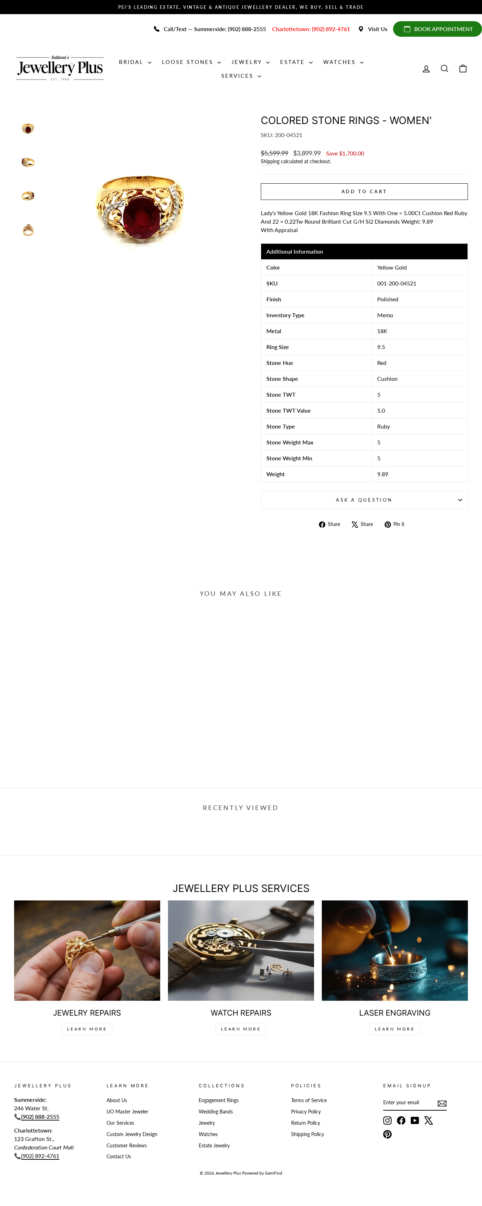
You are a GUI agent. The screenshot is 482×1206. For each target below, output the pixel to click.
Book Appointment (443, 28)
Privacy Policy (306, 1112)
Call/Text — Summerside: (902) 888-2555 (215, 28)
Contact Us (119, 1156)
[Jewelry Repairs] (87, 950)
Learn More (87, 1028)
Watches (340, 62)
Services (238, 75)
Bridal (132, 62)
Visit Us (377, 28)
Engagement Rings (219, 1100)
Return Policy (305, 1123)
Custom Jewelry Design (132, 1134)
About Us (117, 1100)
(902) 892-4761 (40, 1155)
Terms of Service (309, 1100)
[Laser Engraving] (395, 950)
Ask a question (364, 500)
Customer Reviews (127, 1145)
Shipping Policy (307, 1134)
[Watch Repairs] (241, 950)
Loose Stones (189, 62)
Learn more (395, 1028)
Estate (293, 62)
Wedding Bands (216, 1112)
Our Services (120, 1123)
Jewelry (247, 62)
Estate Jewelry (214, 1145)
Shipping (270, 161)
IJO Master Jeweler (127, 1112)
